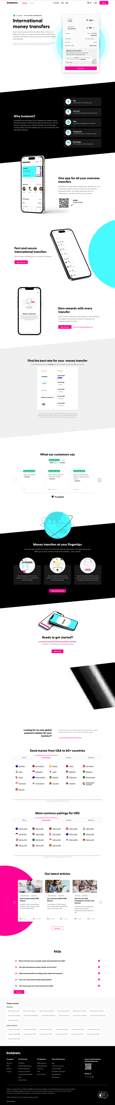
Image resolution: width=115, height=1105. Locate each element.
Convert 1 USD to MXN (29, 1029)
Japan (54, 772)
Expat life (77, 895)
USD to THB (23, 845)
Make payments (41, 1063)
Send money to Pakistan (48, 1015)
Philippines (73, 777)
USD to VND (56, 845)
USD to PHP (23, 840)
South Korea (40, 783)
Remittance (34, 895)
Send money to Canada (79, 1011)
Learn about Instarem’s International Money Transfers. (57, 641)
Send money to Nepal (14, 1015)
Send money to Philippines (31, 1015)
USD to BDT (40, 829)
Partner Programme (23, 1068)
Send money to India (14, 1011)
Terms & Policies (11, 1101)
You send (70, 19)
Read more (57, 928)
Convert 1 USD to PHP (30, 1034)
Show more (19, 992)
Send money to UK (64, 1015)
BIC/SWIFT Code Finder (58, 1071)
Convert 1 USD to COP (46, 1029)
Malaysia (72, 772)
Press (8, 1066)
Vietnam (22, 789)
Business (31, 3)
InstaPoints (21, 1063)
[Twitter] (87, 1076)
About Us (9, 1063)
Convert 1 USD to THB (77, 1034)
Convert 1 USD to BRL (62, 1029)
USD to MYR (40, 834)
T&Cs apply (69, 62)
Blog (67, 3)
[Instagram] (92, 1076)
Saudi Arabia (90, 777)
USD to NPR (56, 834)
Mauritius (89, 772)
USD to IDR (22, 834)
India (20, 772)
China (71, 766)
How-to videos (22, 1080)
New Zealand (40, 777)
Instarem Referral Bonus (25, 1066)
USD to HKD (73, 829)
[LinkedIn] (90, 1076)
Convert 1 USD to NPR (14, 1034)
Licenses (9, 1071)
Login (95, 3)
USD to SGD (56, 840)
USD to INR (90, 829)
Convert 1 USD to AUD (93, 1029)
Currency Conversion (24, 1071)
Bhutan (55, 766)
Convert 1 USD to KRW (93, 1034)
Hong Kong (90, 766)
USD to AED (40, 845)
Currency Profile (56, 1068)
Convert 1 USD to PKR (46, 1034)
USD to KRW (73, 840)
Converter (56, 3)
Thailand (72, 783)
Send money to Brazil (63, 1011)
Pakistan (55, 777)
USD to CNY (56, 829)
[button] (57, 961)
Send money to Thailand (80, 1015)
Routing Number (56, 1074)
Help (62, 3)
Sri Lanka (55, 783)
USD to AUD (23, 829)
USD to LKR (90, 840)
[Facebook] (85, 1076)
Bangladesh (40, 766)
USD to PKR (90, 834)
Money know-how (25, 895)
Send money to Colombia (47, 1011)
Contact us (40, 1068)
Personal (24, 3)
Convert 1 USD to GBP (61, 1034)
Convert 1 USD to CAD (77, 1029)
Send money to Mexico (29, 1011)
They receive (71, 26)
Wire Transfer (55, 1077)
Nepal (21, 777)
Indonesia (39, 772)
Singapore (22, 783)
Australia (22, 766)
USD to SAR (40, 840)
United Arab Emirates (90, 783)
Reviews (9, 1068)
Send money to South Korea (98, 1015)
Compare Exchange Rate (25, 1074)
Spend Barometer (42, 1066)
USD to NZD (73, 834)
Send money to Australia (97, 1011)
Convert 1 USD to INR (14, 1029)
